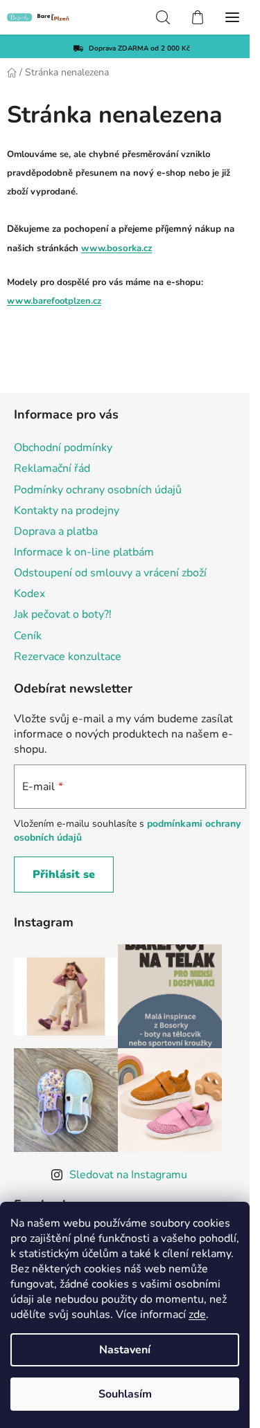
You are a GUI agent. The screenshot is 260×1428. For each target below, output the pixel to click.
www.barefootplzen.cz (54, 301)
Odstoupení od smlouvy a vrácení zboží (110, 572)
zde (197, 1314)
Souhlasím (125, 1394)
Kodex (29, 593)
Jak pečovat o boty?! (63, 614)
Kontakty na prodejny (66, 510)
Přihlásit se (64, 874)
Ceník (28, 635)
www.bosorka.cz (116, 248)
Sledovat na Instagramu (128, 1174)
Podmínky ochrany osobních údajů (98, 489)
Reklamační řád (52, 468)
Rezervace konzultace (67, 656)
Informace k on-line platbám (84, 552)
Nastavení (124, 1349)
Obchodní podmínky (63, 447)
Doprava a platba (56, 531)
